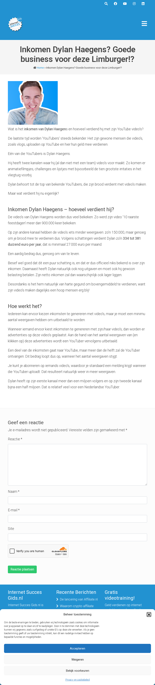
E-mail (14, 510)
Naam (13, 492)
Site (11, 529)
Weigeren (77, 659)
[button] (149, 614)
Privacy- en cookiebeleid (77, 679)
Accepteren (77, 648)
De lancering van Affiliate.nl (79, 599)
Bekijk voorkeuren (77, 670)
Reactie (15, 439)
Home (40, 67)
